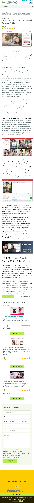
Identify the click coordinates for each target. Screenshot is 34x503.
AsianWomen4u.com (13, 316)
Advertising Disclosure (18, 15)
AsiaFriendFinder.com (13, 347)
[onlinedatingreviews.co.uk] (11, 2)
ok (21, 501)
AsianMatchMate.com (13, 381)
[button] (15, 501)
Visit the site (17, 494)
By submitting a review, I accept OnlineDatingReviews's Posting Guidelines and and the (16, 454)
